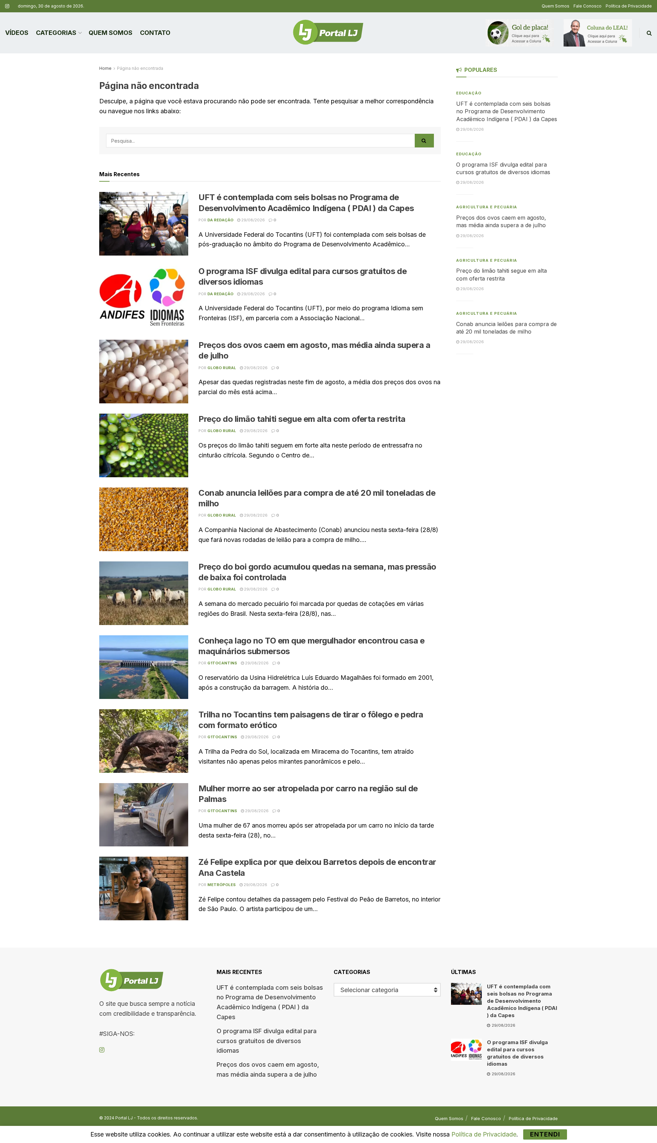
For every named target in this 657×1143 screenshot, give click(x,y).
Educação (468, 93)
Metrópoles (221, 884)
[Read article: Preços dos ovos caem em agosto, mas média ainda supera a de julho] (143, 371)
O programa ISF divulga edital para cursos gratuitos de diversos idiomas (267, 1040)
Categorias (56, 32)
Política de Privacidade (629, 6)
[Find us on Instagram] (7, 6)
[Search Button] (649, 32)
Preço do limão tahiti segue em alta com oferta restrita (301, 419)
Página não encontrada (140, 68)
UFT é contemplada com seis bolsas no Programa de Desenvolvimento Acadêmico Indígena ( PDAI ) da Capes (506, 111)
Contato (155, 32)
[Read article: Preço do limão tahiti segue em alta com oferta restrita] (143, 445)
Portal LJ (124, 1117)
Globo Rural (221, 367)
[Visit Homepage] (328, 32)
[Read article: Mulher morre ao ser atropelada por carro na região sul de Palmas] (143, 815)
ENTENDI (545, 1134)
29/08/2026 (252, 220)
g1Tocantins (222, 663)
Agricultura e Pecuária (486, 207)
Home (105, 68)
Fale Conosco (588, 6)
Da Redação (220, 220)
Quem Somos (555, 6)
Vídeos (16, 32)
